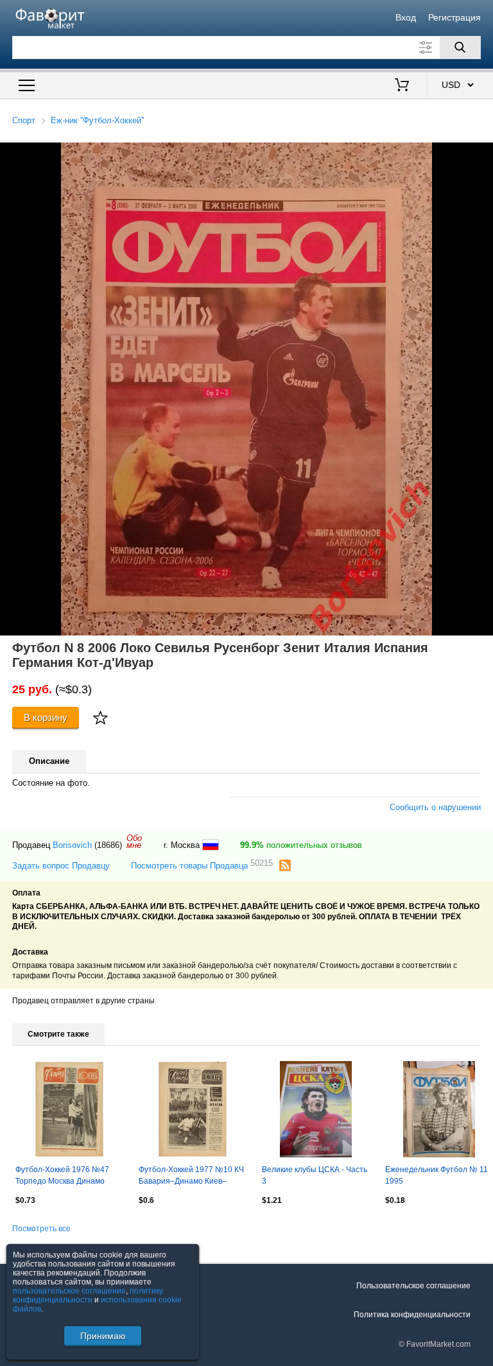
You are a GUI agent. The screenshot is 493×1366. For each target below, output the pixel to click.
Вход (405, 17)
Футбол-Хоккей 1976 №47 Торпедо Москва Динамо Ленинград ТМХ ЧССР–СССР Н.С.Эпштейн (69, 1176)
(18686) (108, 845)
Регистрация (454, 17)
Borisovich (72, 845)
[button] (481, 154)
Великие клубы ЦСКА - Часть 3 (314, 1175)
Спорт (23, 120)
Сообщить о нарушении (435, 807)
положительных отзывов (301, 845)
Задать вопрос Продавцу (61, 865)
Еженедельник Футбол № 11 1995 (436, 1175)
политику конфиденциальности (88, 1295)
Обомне (134, 841)
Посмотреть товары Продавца (202, 865)
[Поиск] (460, 47)
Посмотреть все (41, 1228)
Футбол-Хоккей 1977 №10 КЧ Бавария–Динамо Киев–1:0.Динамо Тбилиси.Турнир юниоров (191, 1176)
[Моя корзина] (402, 86)
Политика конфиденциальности (412, 1314)
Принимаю (103, 1336)
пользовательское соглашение (69, 1290)
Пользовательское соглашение (413, 1285)
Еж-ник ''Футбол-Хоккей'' (97, 120)
